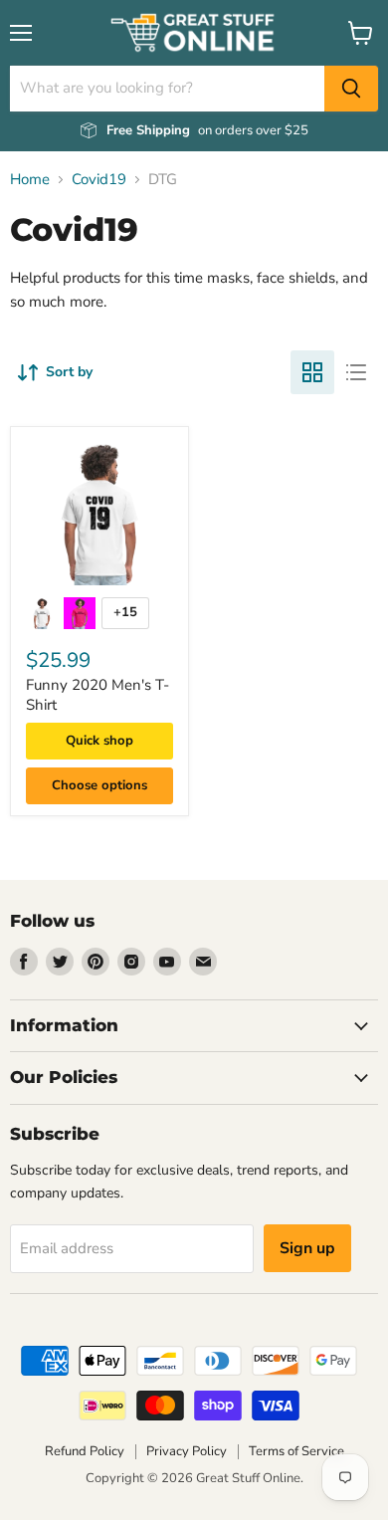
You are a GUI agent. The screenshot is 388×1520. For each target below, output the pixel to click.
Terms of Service (296, 1451)
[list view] (356, 372)
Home (30, 179)
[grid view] (312, 372)
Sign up (307, 1248)
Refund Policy (84, 1451)
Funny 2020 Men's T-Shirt (97, 695)
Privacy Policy (186, 1451)
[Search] (351, 88)
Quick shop (99, 741)
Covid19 (99, 179)
